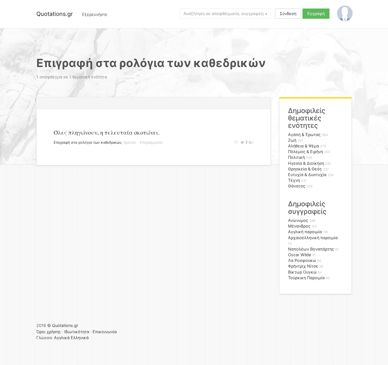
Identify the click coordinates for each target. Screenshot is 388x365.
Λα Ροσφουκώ (302, 260)
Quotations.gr (54, 14)
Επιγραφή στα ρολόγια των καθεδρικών (87, 142)
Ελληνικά (80, 337)
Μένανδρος (299, 226)
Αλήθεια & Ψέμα (303, 145)
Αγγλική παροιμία (305, 231)
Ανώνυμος (298, 220)
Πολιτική (296, 157)
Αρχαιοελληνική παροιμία (313, 237)
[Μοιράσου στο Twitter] (241, 142)
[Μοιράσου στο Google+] (250, 142)
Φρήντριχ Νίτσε (303, 266)
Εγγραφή (316, 13)
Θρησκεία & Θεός (305, 168)
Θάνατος (296, 185)
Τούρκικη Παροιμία (306, 277)
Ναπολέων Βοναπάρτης (311, 249)
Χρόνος (130, 142)
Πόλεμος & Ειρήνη (305, 151)
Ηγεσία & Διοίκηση (306, 163)
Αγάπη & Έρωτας (304, 134)
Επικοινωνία (105, 331)
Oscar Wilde (299, 254)
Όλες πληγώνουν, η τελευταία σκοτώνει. (107, 132)
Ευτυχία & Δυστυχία (307, 174)
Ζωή (292, 140)
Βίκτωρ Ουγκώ (302, 272)
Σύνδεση (288, 13)
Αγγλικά (62, 337)
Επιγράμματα (151, 142)
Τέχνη (294, 180)
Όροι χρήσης (48, 331)
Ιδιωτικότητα (76, 331)
